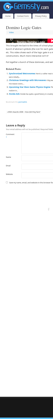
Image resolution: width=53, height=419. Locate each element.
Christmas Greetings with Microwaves (27, 80)
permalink (22, 102)
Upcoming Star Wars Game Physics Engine (29, 87)
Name (8, 157)
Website (9, 174)
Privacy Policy (41, 16)
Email (8, 165)
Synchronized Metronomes (22, 73)
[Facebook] (49, 209)
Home (8, 16)
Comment (10, 136)
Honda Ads (14, 93)
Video (11, 32)
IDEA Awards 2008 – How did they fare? (23, 112)
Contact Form (23, 16)
